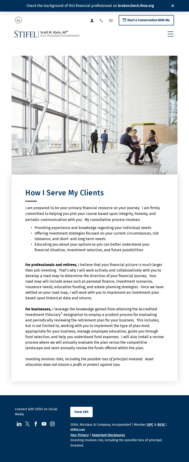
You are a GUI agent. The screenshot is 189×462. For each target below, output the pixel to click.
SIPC (150, 425)
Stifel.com (77, 430)
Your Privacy (79, 435)
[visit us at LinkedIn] (18, 20)
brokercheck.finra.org (136, 5)
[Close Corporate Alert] (173, 6)
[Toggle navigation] (171, 34)
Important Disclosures (108, 435)
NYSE (161, 425)
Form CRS (81, 412)
